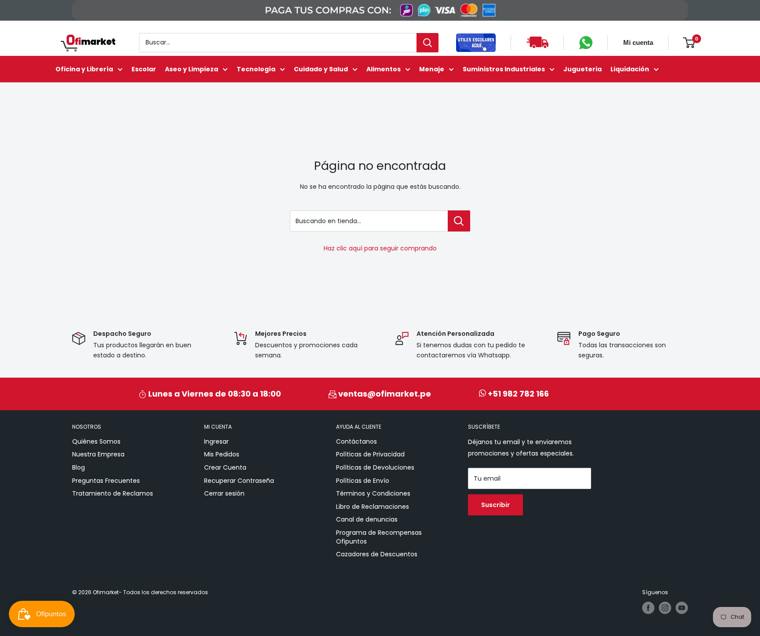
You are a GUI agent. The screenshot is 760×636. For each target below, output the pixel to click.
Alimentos (383, 69)
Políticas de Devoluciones (375, 467)
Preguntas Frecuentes (106, 480)
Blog (78, 467)
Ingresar (216, 441)
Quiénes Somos (96, 441)
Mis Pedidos (221, 454)
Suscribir (495, 504)
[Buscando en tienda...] (459, 221)
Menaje (431, 69)
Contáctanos (356, 441)
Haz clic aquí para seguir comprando (380, 248)
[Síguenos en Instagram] (665, 608)
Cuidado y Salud (321, 69)
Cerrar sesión (224, 493)
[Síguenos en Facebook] (648, 608)
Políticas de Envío (362, 480)
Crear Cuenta (225, 467)
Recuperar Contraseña (239, 480)
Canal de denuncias (367, 519)
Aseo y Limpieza (191, 69)
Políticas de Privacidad (370, 454)
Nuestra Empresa (98, 454)
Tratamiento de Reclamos (112, 493)
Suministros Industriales (504, 69)
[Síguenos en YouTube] (682, 608)
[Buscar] (427, 42)
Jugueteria (582, 69)
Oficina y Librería (84, 69)
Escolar (144, 69)
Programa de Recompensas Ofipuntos (379, 537)
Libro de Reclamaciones (372, 506)
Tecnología (256, 69)
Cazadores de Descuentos (376, 554)
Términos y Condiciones (373, 493)
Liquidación (629, 69)
